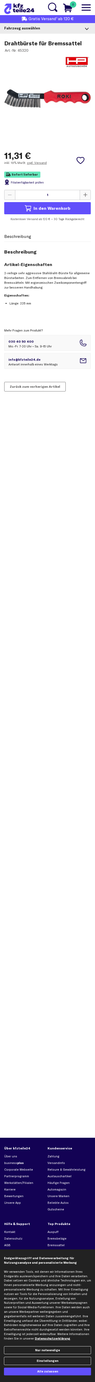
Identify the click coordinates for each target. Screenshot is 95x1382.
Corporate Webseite (18, 1169)
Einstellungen (47, 1361)
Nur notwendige (47, 1350)
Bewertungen (13, 1196)
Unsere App (12, 1203)
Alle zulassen (47, 1371)
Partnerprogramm (16, 1176)
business (14, 1163)
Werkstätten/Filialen (18, 1183)
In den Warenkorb (52, 208)
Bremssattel (56, 1245)
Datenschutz (13, 1238)
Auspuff (53, 1232)
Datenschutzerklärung (52, 1338)
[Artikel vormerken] (80, 160)
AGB (7, 1245)
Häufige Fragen (59, 1183)
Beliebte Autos (58, 1203)
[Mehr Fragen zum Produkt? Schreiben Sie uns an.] (47, 361)
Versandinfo (56, 1163)
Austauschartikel (60, 1176)
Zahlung (53, 1156)
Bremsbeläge (57, 1238)
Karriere (10, 1189)
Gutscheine (56, 1209)
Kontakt (9, 1232)
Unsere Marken (58, 1196)
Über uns (10, 1156)
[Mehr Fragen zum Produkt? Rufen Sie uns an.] (47, 343)
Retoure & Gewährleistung (67, 1169)
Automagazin (57, 1189)
